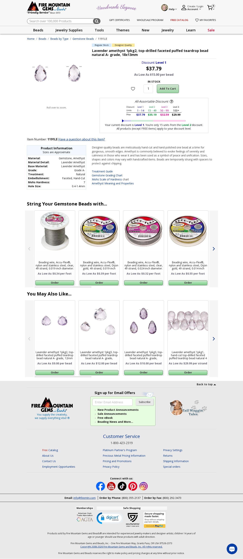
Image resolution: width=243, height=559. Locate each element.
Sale (211, 30)
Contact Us (49, 461)
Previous (29, 248)
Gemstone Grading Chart (107, 175)
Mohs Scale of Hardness (107, 179)
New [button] (145, 30)
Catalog (50, 450)
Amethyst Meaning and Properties (113, 183)
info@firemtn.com (84, 498)
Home (31, 39)
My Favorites (208, 20)
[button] (110, 517)
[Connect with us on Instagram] (143, 486)
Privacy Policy (111, 466)
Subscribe (145, 402)
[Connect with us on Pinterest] (133, 486)
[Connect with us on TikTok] (122, 486)
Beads (42, 39)
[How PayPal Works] (154, 520)
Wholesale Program (150, 20)
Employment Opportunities (58, 466)
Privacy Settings (172, 450)
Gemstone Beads (83, 39)
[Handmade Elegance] (117, 7)
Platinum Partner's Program (120, 450)
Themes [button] (122, 30)
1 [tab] (36, 289)
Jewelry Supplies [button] (69, 30)
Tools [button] (99, 30)
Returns (168, 455)
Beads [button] (38, 30)
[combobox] (63, 21)
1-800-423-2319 (121, 443)
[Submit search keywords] (96, 21)
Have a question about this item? (81, 139)
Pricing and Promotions (117, 461)
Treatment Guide (102, 171)
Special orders (171, 466)
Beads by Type (59, 39)
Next (213, 248)
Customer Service (121, 436)
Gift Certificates (119, 20)
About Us (48, 455)
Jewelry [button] (168, 30)
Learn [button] (191, 30)
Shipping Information (176, 461)
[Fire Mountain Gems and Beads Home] (48, 7)
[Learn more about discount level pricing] (171, 101)
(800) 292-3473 (172, 498)
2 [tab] (95, 289)
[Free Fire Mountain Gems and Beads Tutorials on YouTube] (112, 486)
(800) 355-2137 (131, 498)
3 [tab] (153, 289)
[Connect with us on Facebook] (101, 486)
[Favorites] (133, 88)
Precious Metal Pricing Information (124, 455)
